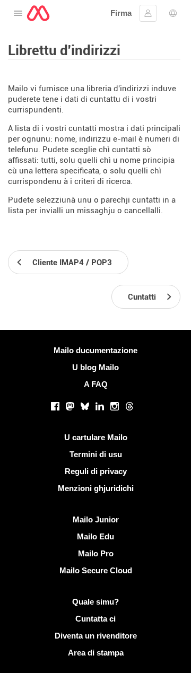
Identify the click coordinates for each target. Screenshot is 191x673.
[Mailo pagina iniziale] (38, 13)
